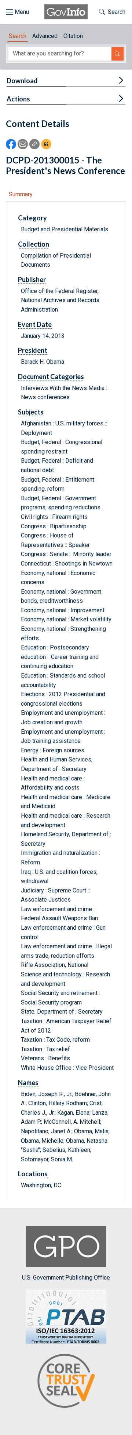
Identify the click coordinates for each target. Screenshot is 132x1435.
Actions (18, 99)
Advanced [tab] (45, 35)
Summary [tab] (21, 194)
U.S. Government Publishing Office (66, 1277)
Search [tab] (17, 35)
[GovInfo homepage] (66, 11)
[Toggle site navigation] (17, 12)
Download (22, 81)
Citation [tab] (73, 35)
